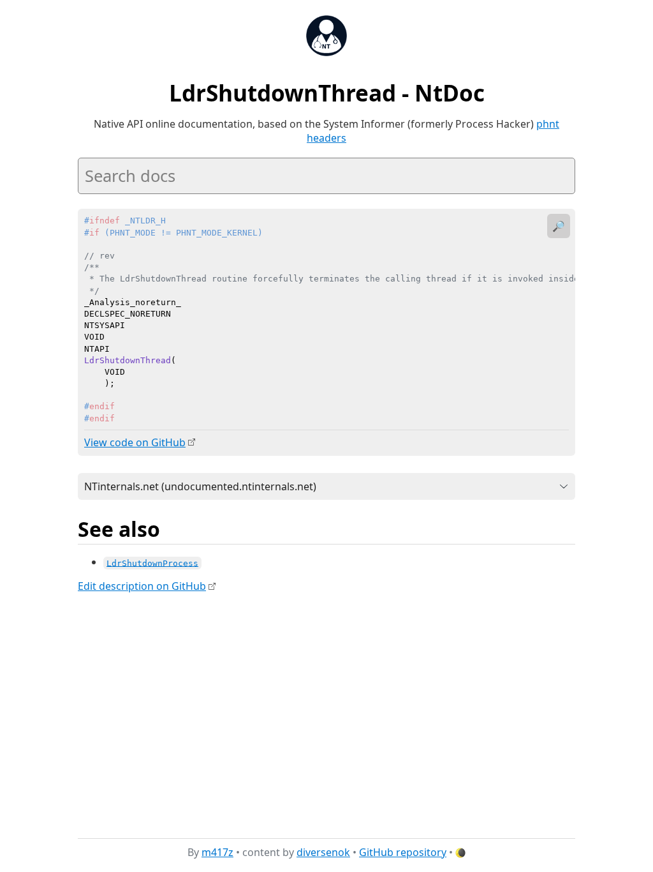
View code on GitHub (135, 442)
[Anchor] (174, 528)
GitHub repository (402, 852)
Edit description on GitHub (142, 586)
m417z (217, 852)
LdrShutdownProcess (152, 563)
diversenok (323, 852)
